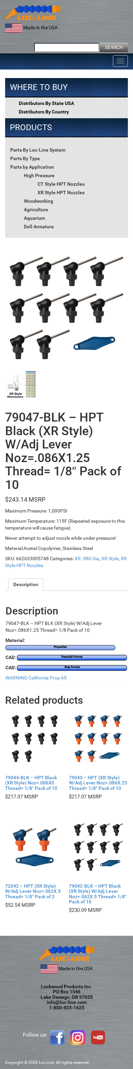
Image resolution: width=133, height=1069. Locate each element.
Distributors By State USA (46, 103)
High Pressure (39, 175)
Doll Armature (39, 226)
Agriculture (36, 209)
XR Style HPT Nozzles (61, 192)
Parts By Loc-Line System (37, 150)
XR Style (110, 558)
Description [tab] (25, 584)
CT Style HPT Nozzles (61, 184)
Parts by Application (32, 167)
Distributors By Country (44, 111)
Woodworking (38, 201)
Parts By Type (25, 158)
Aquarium (34, 218)
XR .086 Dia (87, 558)
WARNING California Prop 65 (35, 678)
